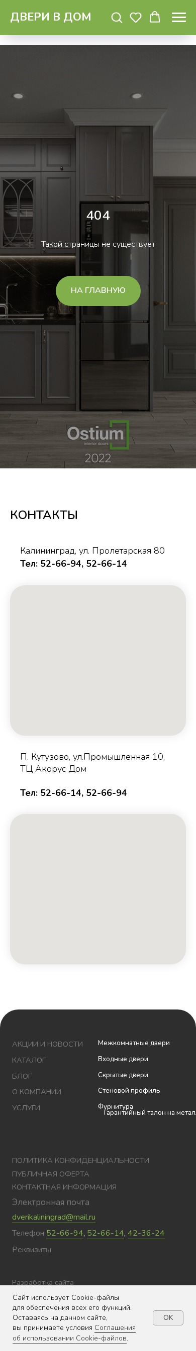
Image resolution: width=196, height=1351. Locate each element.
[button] (117, 17)
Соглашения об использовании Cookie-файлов (74, 1332)
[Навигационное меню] (179, 18)
